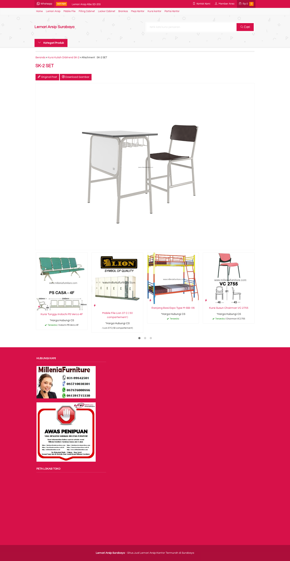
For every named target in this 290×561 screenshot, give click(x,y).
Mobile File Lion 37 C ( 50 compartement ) (117, 315)
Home (39, 11)
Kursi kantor (154, 11)
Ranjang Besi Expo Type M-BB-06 (173, 308)
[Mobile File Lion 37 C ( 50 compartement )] (117, 280)
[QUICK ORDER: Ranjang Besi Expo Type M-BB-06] (150, 300)
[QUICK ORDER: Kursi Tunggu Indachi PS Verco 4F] (39, 307)
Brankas (123, 11)
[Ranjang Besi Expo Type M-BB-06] (173, 278)
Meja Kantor (137, 11)
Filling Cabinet (87, 11)
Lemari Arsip (53, 11)
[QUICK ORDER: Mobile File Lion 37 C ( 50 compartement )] (95, 305)
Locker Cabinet (106, 11)
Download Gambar (77, 77)
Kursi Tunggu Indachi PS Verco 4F (62, 314)
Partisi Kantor (172, 11)
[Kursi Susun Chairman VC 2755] (228, 278)
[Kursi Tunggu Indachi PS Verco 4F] (61, 281)
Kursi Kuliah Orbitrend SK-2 (63, 57)
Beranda (40, 57)
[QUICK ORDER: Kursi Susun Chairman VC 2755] (206, 300)
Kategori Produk (53, 42)
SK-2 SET (45, 66)
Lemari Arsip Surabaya (54, 27)
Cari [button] (246, 27)
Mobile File (70, 11)
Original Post (48, 77)
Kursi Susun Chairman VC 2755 (228, 308)
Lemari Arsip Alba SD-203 (86, 4)
